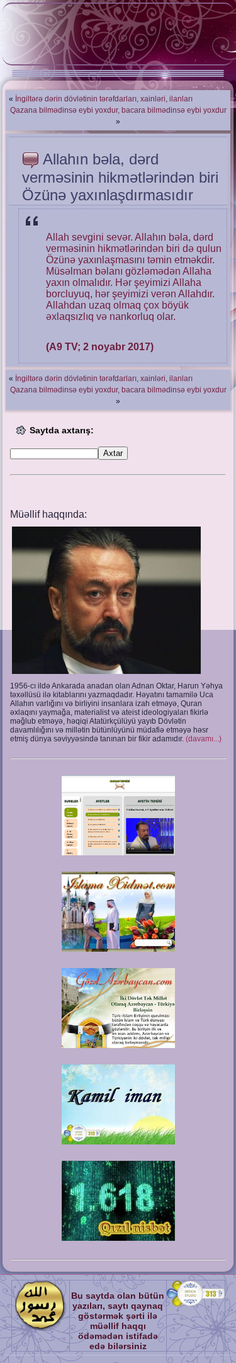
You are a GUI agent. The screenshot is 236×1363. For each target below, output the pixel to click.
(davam (204, 738)
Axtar (113, 453)
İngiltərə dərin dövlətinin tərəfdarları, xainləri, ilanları (104, 98)
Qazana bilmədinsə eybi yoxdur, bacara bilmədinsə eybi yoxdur (118, 110)
